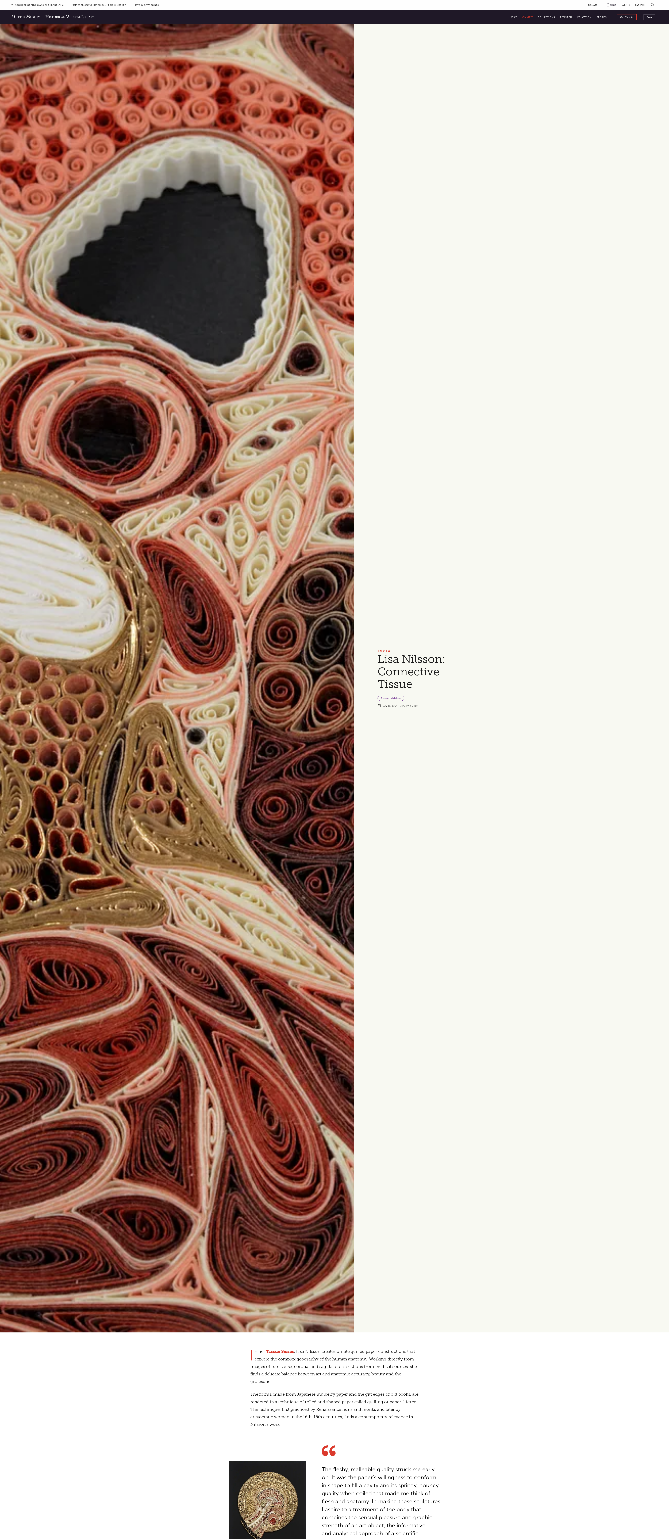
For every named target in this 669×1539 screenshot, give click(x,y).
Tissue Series (280, 1351)
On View (384, 651)
